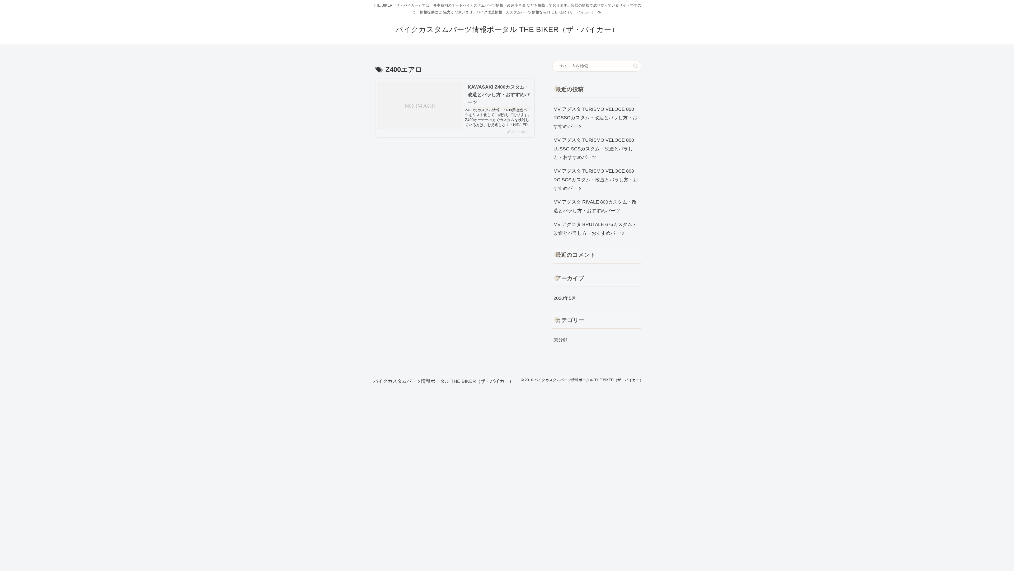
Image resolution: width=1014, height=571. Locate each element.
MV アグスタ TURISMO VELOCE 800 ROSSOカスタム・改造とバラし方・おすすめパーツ (595, 118)
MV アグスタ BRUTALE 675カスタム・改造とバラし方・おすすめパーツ (595, 229)
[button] (635, 66)
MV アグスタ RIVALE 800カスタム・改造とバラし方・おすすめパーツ (595, 206)
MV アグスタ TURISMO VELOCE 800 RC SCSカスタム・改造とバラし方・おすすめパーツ (595, 179)
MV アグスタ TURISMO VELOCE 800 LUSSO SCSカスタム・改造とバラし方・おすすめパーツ (593, 148)
